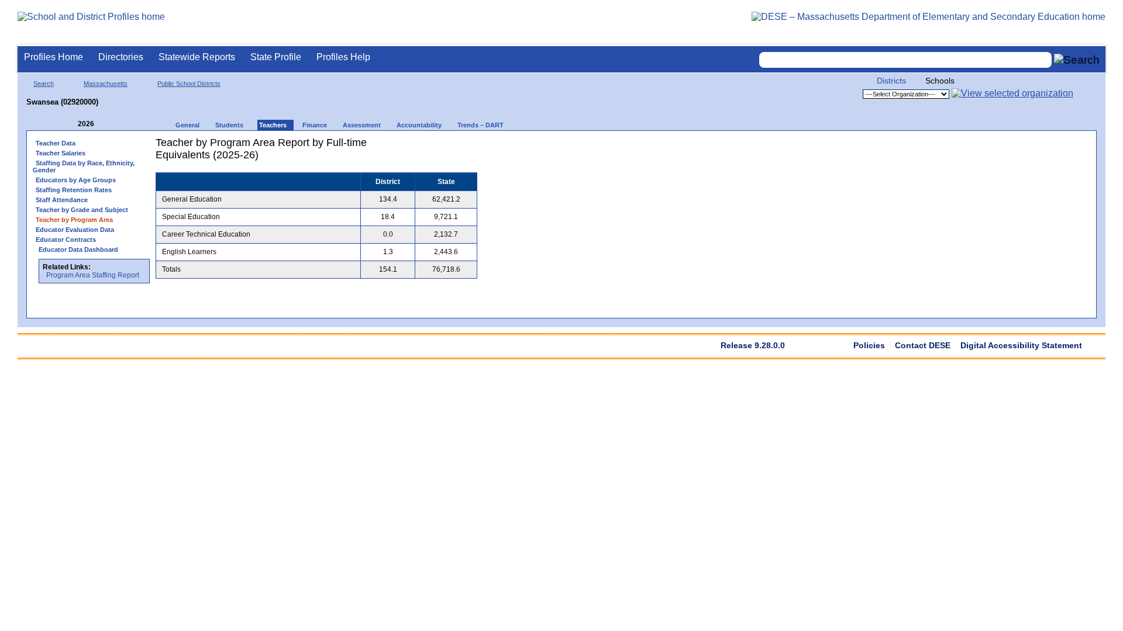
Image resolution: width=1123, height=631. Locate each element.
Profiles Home (53, 57)
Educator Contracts (66, 239)
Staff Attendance (62, 199)
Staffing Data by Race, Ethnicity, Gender (84, 167)
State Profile (275, 57)
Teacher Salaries (60, 153)
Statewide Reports (197, 57)
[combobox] (905, 60)
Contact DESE (922, 345)
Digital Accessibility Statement (1021, 345)
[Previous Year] (69, 124)
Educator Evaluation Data (75, 229)
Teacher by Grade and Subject (82, 209)
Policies (869, 345)
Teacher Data (55, 143)
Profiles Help (343, 57)
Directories (120, 57)
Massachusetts (106, 83)
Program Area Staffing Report (92, 275)
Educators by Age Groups (76, 179)
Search (43, 83)
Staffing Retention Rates (74, 189)
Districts (891, 80)
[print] (404, 147)
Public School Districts (189, 83)
